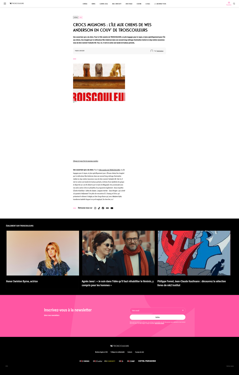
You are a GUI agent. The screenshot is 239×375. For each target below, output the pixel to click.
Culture (139, 4)
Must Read (129, 4)
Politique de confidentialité (118, 352)
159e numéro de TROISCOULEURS (109, 169)
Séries (93, 4)
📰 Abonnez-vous (160, 4)
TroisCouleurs (160, 51)
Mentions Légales (230, 366)
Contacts (130, 352)
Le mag (148, 4)
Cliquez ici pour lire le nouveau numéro (85, 160)
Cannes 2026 (104, 4)
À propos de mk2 (139, 352)
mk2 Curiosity (116, 4)
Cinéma (85, 4)
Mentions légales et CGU (101, 352)
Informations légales (159, 323)
